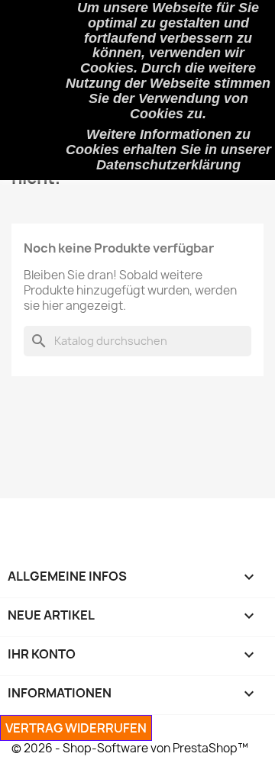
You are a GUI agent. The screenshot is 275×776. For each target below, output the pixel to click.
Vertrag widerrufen (76, 728)
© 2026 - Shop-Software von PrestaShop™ (129, 748)
